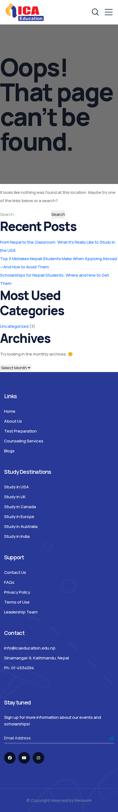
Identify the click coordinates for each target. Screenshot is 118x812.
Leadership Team (21, 612)
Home (9, 411)
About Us (13, 421)
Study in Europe (19, 516)
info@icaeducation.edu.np (29, 648)
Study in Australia (21, 526)
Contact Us (15, 572)
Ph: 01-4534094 (19, 668)
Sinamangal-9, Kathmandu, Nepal (36, 658)
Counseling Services (23, 441)
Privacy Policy (17, 592)
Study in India (17, 536)
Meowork (83, 800)
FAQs (9, 582)
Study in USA (16, 487)
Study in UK (15, 497)
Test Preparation (20, 431)
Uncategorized (14, 326)
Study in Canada (20, 507)
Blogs (9, 451)
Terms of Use (17, 602)
